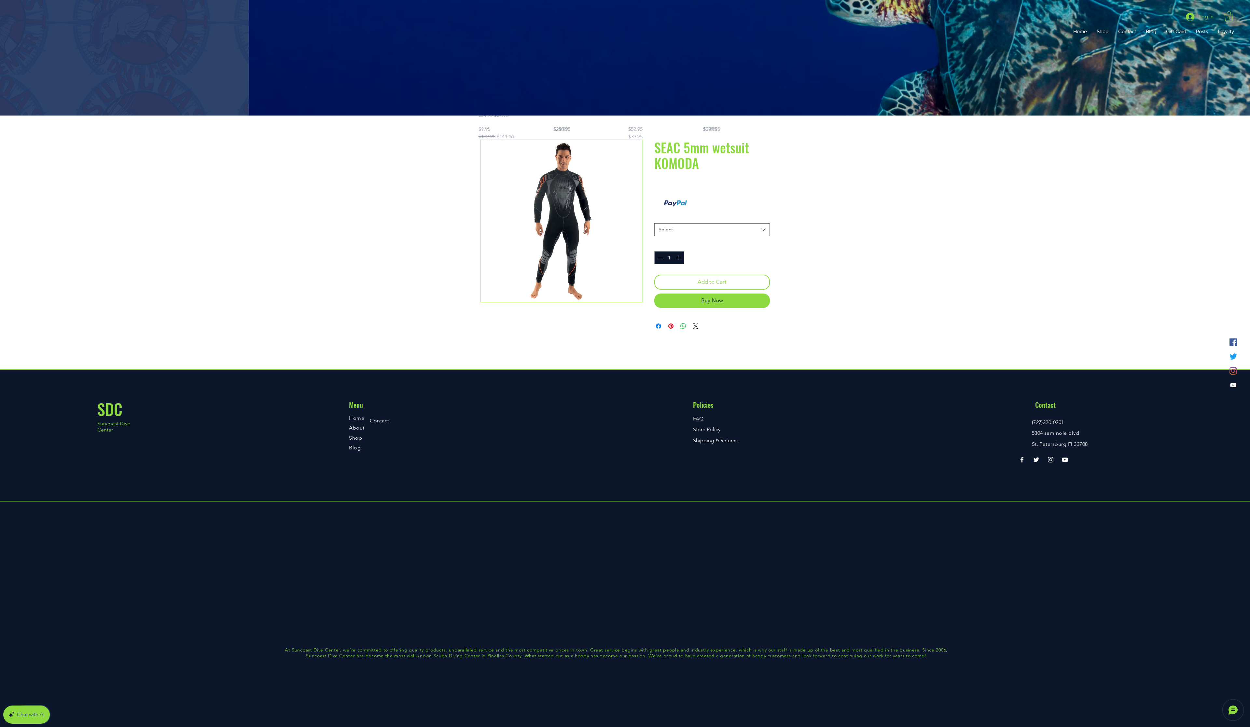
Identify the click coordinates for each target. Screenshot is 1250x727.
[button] (1229, 16)
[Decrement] (659, 258)
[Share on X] (696, 326)
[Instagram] (1233, 371)
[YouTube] (1233, 385)
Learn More (698, 203)
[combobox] (712, 229)
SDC (109, 408)
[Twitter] (1233, 356)
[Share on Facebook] (658, 326)
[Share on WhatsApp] (683, 326)
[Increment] (678, 258)
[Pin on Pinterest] (671, 326)
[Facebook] (1233, 342)
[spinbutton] (669, 258)
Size (660, 216)
